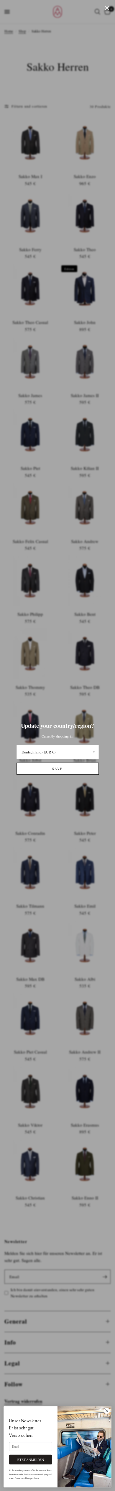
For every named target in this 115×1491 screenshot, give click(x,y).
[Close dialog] (107, 1411)
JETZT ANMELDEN (30, 1459)
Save (57, 768)
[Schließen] (107, 8)
